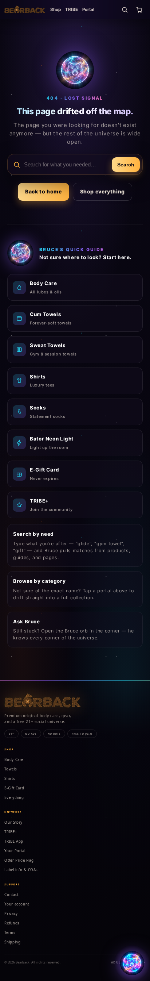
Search (125, 165)
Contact (11, 894)
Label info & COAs (21, 869)
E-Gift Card (14, 788)
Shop (55, 9)
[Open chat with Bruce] (132, 963)
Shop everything (102, 191)
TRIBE (71, 9)
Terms (9, 932)
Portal (88, 9)
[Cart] (139, 9)
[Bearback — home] (24, 9)
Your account (16, 904)
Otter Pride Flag (18, 860)
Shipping (12, 942)
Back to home (43, 191)
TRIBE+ (10, 832)
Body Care (13, 759)
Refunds (11, 923)
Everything (14, 797)
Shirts (9, 778)
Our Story (13, 822)
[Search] (124, 9)
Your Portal (14, 851)
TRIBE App (13, 841)
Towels (10, 769)
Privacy (10, 913)
